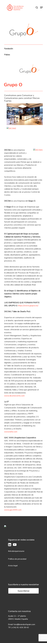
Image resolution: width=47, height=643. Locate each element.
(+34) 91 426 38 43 (20, 627)
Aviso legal (12, 565)
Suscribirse (23, 591)
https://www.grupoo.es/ (28, 305)
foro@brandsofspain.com (24, 624)
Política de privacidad (17, 559)
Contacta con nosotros (19, 611)
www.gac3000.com (12, 510)
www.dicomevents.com (14, 395)
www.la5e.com (10, 431)
